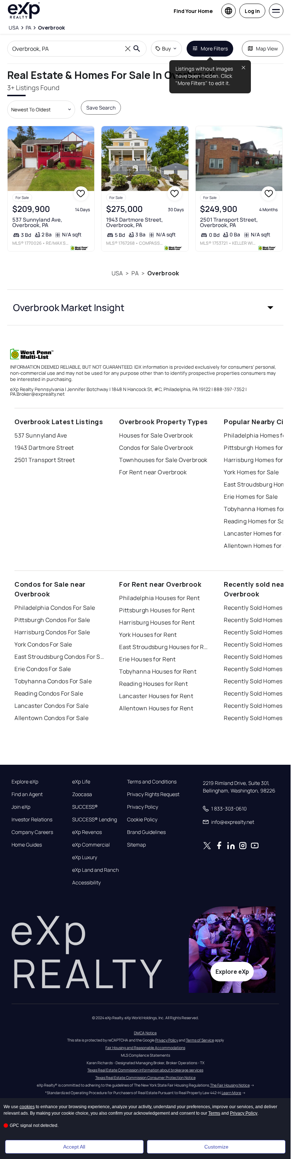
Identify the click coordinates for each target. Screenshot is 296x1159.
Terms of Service (200, 1040)
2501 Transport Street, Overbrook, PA (229, 222)
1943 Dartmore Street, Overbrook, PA (134, 222)
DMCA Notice (145, 1032)
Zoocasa (82, 794)
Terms (214, 1113)
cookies (27, 1106)
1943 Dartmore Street (44, 448)
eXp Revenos (87, 832)
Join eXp (21, 806)
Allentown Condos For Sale (51, 718)
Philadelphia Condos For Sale (54, 608)
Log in (252, 11)
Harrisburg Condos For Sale (52, 632)
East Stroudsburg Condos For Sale (59, 657)
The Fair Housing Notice (230, 1085)
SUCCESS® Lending (94, 819)
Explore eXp (25, 781)
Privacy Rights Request (153, 794)
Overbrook (163, 273)
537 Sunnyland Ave (40, 435)
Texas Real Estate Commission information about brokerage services (145, 1070)
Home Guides (27, 844)
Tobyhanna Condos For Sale (53, 681)
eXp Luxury (84, 857)
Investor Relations (32, 819)
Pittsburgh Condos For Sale (52, 620)
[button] (145, 307)
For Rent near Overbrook (153, 472)
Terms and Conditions (152, 781)
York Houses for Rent (148, 635)
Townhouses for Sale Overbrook (163, 460)
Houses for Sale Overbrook (156, 435)
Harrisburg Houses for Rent (157, 622)
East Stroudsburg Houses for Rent (164, 647)
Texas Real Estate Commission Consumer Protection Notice (145, 1077)
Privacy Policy (142, 806)
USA (117, 273)
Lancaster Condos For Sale (51, 706)
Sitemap (136, 844)
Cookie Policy (142, 819)
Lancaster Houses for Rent (156, 696)
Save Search (101, 107)
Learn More (231, 1092)
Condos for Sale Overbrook (156, 448)
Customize (216, 1147)
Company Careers (32, 832)
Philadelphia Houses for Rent (159, 598)
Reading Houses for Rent (153, 684)
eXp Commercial (91, 844)
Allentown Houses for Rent (156, 708)
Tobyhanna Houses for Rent (157, 671)
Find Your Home (193, 11)
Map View (267, 48)
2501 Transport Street (44, 460)
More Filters (214, 48)
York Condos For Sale (43, 644)
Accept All (74, 1147)
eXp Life (81, 781)
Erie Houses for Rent (147, 659)
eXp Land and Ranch (95, 869)
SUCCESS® (85, 806)
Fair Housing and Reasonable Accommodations (145, 1047)
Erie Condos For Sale (42, 669)
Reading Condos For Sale (48, 693)
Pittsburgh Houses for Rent (157, 610)
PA (134, 273)
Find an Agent (27, 794)
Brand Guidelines (146, 832)
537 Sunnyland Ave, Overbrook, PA (37, 222)
